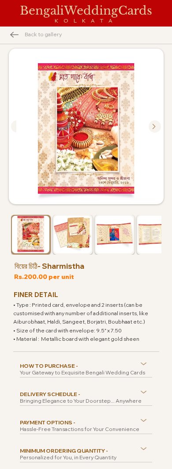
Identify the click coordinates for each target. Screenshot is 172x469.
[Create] (155, 126)
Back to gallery (43, 34)
